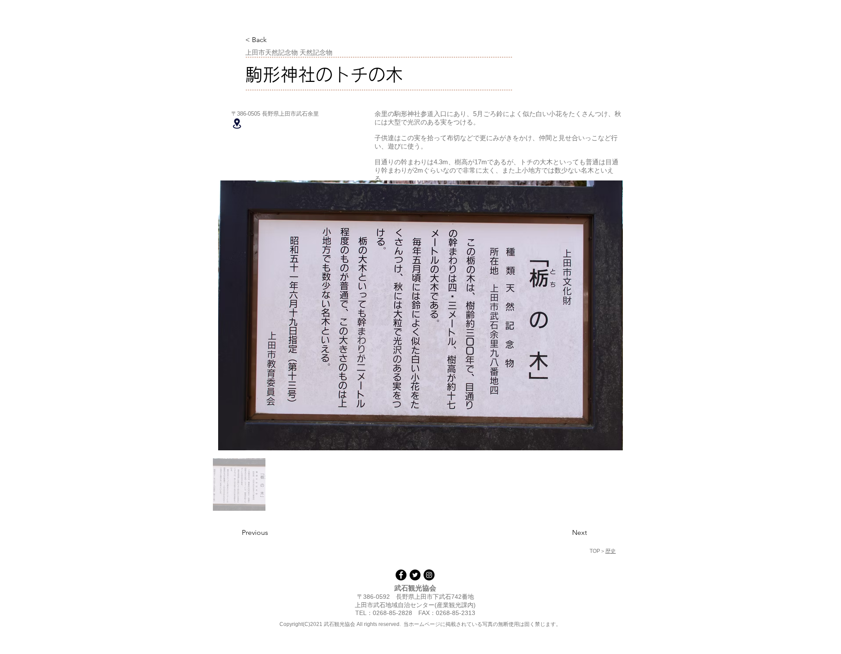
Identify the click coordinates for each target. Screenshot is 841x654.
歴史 (610, 551)
